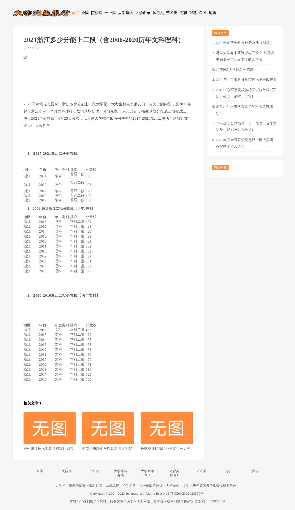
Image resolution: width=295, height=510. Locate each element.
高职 (183, 13)
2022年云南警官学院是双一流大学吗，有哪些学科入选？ (246, 143)
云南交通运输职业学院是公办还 (165, 448)
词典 (212, 13)
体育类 (158, 13)
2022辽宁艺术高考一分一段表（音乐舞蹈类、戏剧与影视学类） (246, 126)
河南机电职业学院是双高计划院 (107, 448)
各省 (203, 13)
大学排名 (125, 13)
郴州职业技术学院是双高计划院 (48, 448)
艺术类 (172, 13)
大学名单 (143, 13)
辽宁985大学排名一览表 (235, 69)
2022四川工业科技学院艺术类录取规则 (246, 80)
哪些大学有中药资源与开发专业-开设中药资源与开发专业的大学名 (245, 56)
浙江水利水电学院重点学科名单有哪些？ (244, 110)
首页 (75, 13)
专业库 (110, 13)
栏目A (174, 475)
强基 (193, 13)
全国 (85, 13)
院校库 (97, 13)
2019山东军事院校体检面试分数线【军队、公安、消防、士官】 (246, 93)
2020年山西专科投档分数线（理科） (244, 43)
